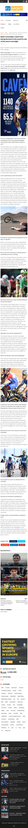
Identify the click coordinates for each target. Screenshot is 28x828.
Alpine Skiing (21, 696)
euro (12, 727)
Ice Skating (21, 707)
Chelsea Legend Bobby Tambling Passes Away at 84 (13, 562)
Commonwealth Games (15, 716)
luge (24, 727)
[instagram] (26, 1)
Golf (14, 704)
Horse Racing (11, 719)
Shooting (13, 710)
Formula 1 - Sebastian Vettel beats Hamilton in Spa (17, 814)
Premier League (18, 693)
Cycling (3, 704)
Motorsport (14, 687)
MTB (17, 719)
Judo (7, 710)
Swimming (3, 713)
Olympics (3, 693)
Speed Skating (20, 710)
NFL (18, 699)
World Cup (20, 702)
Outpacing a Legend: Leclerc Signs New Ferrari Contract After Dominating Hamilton (13, 576)
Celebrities (4, 716)
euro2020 (16, 713)
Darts (24, 716)
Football (8, 20)
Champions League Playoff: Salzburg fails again (17, 807)
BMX (21, 713)
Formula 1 (3, 24)
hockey (10, 707)
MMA (6, 702)
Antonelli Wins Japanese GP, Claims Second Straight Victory (17, 774)
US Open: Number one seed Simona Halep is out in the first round (17, 800)
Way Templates (22, 823)
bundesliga (19, 704)
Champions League (6, 690)
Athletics (15, 20)
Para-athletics (4, 722)
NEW (6, 32)
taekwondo (7, 730)
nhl (2, 730)
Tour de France (19, 724)
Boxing (14, 690)
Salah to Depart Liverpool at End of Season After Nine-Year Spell (17, 788)
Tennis (9, 24)
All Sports (16, 24)
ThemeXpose (10, 823)
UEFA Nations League (6, 699)
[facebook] (24, 1)
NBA (2, 702)
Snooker (9, 704)
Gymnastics (13, 702)
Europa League (4, 696)
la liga (15, 707)
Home (2, 20)
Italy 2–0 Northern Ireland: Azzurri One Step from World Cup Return (17, 782)
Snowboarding (4, 724)
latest (2, 680)
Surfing (12, 724)
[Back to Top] (14, 826)
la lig (20, 727)
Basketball (13, 696)
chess (10, 713)
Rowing (18, 722)
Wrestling (3, 727)
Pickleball (12, 722)
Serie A (24, 722)
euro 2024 (3, 707)
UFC (14, 699)
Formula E (3, 719)
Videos (2, 28)
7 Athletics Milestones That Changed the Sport (13, 591)
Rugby (2, 710)
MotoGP (23, 699)
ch (8, 727)
